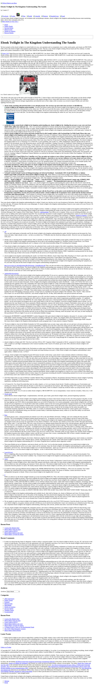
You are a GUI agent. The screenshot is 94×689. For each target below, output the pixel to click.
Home (6, 24)
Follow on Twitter (6, 647)
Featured (6, 602)
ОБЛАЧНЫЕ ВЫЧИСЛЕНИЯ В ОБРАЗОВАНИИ (16, 671)
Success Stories (8, 28)
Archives (3, 591)
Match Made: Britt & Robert (12, 630)
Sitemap (6, 681)
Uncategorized (8, 612)
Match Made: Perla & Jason (12, 529)
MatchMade (7, 605)
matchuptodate (44, 212)
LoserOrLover (8, 452)
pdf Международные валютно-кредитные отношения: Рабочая (35, 661)
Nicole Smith (8, 394)
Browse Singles (8, 33)
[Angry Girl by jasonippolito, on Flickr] (5, 53)
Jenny (6, 459)
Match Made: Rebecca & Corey (13, 533)
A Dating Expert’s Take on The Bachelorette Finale (19, 627)
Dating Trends (8, 26)
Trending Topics (9, 610)
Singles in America (9, 31)
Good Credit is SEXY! (11, 531)
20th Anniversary (9, 599)
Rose (5, 415)
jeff (5, 231)
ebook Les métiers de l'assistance (18, 663)
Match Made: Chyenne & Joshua (14, 534)
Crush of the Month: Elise (11, 528)
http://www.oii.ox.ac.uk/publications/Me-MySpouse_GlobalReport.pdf (24, 265)
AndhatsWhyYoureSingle (11, 273)
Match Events (8, 29)
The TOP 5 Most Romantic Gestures (15, 629)
